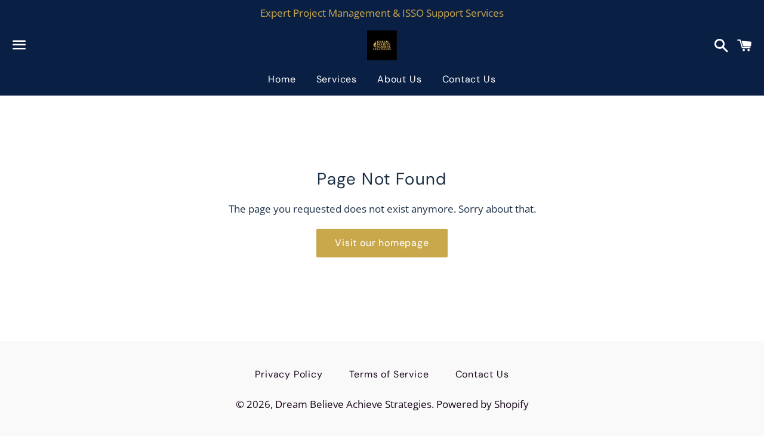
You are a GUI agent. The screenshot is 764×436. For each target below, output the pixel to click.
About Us (399, 79)
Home (281, 79)
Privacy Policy (288, 374)
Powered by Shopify (482, 404)
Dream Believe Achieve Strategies (353, 404)
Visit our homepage (382, 243)
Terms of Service (389, 374)
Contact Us (469, 79)
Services (336, 79)
